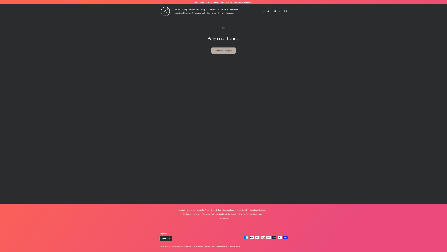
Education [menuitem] (211, 13)
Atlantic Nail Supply (171, 246)
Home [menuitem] (177, 9)
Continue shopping (223, 50)
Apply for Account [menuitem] (190, 9)
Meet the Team (203, 210)
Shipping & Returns (258, 210)
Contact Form (229, 210)
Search (182, 210)
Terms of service (234, 246)
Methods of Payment (191, 214)
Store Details (242, 210)
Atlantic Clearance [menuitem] (229, 9)
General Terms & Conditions (250, 214)
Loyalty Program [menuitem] (226, 13)
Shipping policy (222, 246)
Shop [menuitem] (203, 9)
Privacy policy (210, 246)
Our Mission (216, 210)
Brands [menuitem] (213, 9)
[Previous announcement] (160, 2)
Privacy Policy (223, 218)
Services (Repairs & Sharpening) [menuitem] (190, 13)
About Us (191, 210)
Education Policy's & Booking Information (219, 214)
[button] (275, 11)
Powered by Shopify (184, 246)
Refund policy (198, 246)
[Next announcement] (286, 2)
